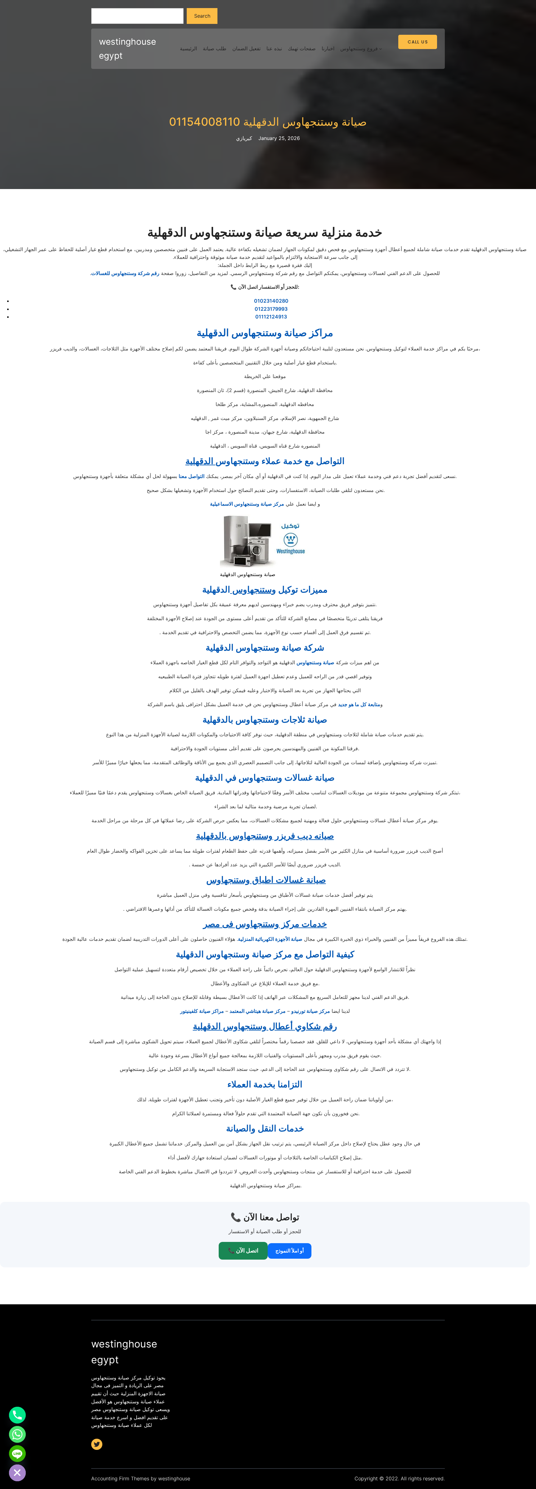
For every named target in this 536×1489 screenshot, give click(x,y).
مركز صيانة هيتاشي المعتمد (258, 1011)
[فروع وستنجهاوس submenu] (380, 48)
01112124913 (271, 317)
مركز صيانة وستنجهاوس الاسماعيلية (247, 504)
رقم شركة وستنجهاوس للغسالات (125, 273)
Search (202, 16)
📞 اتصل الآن (243, 1250)
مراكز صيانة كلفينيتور (202, 1011)
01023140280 (271, 301)
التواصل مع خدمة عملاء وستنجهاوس (265, 461)
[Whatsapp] (17, 1434)
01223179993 (271, 309)
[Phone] (17, 1415)
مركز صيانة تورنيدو (310, 1011)
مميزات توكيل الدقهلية (265, 589)
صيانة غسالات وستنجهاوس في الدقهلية (265, 777)
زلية (242, 939)
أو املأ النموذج (289, 1251)
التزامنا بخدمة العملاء (264, 1084)
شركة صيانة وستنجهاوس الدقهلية (265, 647)
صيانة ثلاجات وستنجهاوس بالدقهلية (265, 719)
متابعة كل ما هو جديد (359, 704)
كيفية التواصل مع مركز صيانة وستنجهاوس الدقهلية (265, 954)
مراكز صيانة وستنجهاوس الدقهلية (265, 333)
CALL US (418, 42)
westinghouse (174, 1478)
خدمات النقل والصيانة (265, 1128)
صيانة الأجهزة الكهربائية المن (274, 939)
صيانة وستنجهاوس (315, 662)
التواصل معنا (191, 476)
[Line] (17, 1453)
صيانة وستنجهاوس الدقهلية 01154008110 (268, 122)
